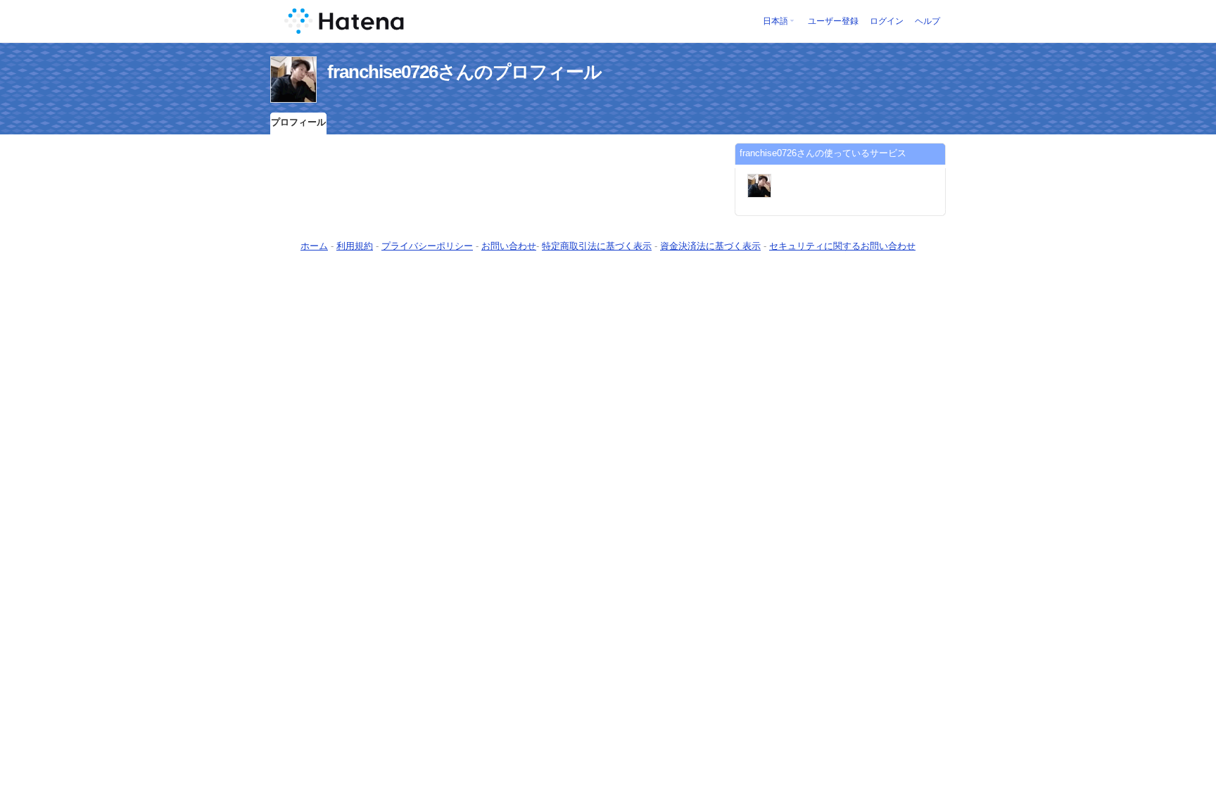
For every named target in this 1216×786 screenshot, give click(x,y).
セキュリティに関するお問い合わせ (842, 246)
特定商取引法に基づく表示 (597, 246)
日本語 (775, 21)
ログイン (887, 21)
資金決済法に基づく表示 (710, 246)
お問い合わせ (508, 246)
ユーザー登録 (833, 21)
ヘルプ (927, 21)
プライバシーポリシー (427, 246)
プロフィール (298, 122)
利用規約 (354, 246)
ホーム (314, 246)
